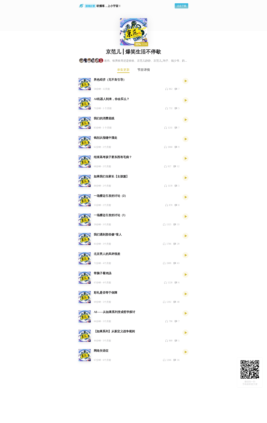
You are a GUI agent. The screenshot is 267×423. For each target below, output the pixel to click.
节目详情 (143, 70)
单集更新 (123, 70)
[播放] (185, 81)
